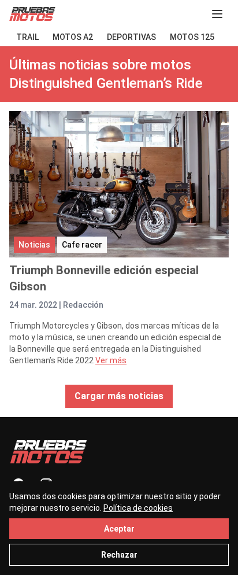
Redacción (83, 304)
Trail (27, 37)
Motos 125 (192, 37)
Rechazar (119, 554)
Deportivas (131, 37)
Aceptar (119, 528)
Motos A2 (73, 37)
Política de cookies (138, 508)
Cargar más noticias (119, 395)
